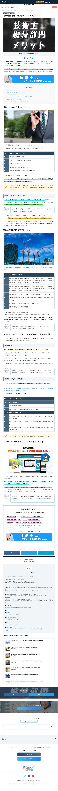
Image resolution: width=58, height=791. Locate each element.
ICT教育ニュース (42, 629)
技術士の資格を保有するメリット (13, 90)
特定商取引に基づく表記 (22, 780)
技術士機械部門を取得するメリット (14, 94)
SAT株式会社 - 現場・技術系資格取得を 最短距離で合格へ (18, 607)
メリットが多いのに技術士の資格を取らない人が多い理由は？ (19, 96)
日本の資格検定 (34, 629)
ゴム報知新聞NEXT (20, 629)
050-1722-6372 (29, 750)
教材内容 (7, 7)
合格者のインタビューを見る (29, 708)
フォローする (42, 694)
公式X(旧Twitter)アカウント (12, 624)
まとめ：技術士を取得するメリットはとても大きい (17, 101)
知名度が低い (10, 98)
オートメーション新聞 (11, 629)
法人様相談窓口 (40, 1)
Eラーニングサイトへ (29, 758)
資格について (14, 7)
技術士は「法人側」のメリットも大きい (16, 92)
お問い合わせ (29, 754)
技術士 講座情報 (29, 559)
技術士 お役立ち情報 (29, 561)
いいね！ (17, 694)
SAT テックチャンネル (11, 617)
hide (30, 87)
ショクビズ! (28, 629)
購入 (54, 7)
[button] (29, 768)
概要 (2, 7)
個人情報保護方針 (32, 780)
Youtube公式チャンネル (11, 612)
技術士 (9, 145)
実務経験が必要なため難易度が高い (15, 99)
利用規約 (38, 780)
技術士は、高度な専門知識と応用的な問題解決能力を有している (24, 221)
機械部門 (30, 267)
